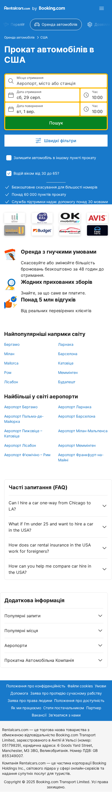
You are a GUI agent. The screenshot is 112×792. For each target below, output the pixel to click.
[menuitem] (56, 24)
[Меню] (101, 8)
